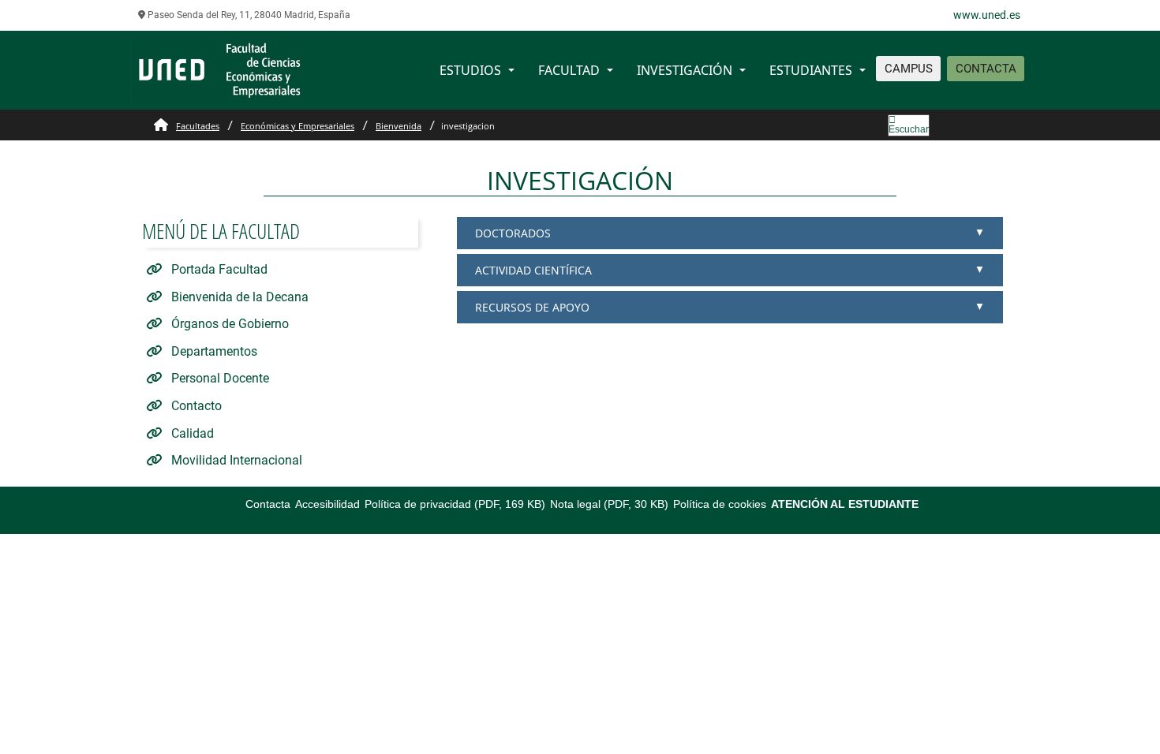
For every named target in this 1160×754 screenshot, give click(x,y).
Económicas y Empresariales (297, 126)
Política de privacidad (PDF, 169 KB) (455, 504)
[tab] (730, 233)
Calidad (191, 433)
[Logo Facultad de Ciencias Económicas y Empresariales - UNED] (217, 69)
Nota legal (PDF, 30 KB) (609, 504)
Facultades (197, 126)
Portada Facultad (218, 269)
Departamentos (212, 351)
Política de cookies (719, 504)
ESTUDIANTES (810, 70)
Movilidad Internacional (235, 460)
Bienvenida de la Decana (238, 296)
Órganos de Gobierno (228, 323)
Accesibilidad (327, 504)
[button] (729, 233)
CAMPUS (909, 69)
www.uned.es (986, 15)
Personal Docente (218, 378)
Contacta (267, 504)
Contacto (195, 405)
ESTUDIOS (470, 70)
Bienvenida (398, 126)
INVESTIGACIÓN (684, 70)
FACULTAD (569, 70)
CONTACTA (986, 69)
